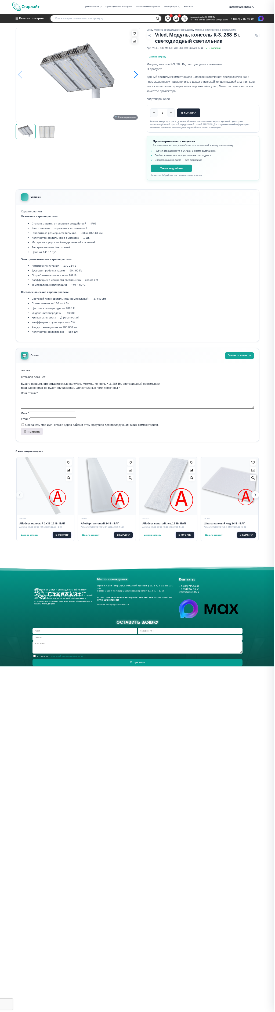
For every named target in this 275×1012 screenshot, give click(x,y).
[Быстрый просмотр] (69, 478)
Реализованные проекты (148, 6)
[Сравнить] (134, 41)
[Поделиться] (150, 35)
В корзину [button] (62, 535)
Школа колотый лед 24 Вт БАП (224, 523)
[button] (135, 75)
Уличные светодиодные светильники (215, 29)
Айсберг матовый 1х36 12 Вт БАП (42, 523)
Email (25, 418)
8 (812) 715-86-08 (242, 18)
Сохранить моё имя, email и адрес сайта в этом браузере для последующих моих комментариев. (92, 424)
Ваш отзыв (29, 393)
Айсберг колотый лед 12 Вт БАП (164, 523)
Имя (25, 413)
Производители (91, 6)
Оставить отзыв (238, 355)
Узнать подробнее (171, 168)
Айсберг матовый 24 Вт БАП (100, 523)
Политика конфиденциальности (113, 604)
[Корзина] (184, 18)
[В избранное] (134, 34)
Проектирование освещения (119, 6)
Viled (149, 29)
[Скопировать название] (256, 35)
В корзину (188, 112)
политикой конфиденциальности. (67, 656)
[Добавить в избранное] (69, 462)
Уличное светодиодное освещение (173, 29)
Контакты (188, 6)
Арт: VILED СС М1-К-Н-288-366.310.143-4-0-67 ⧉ (175, 48)
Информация (170, 6)
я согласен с (60, 656)
